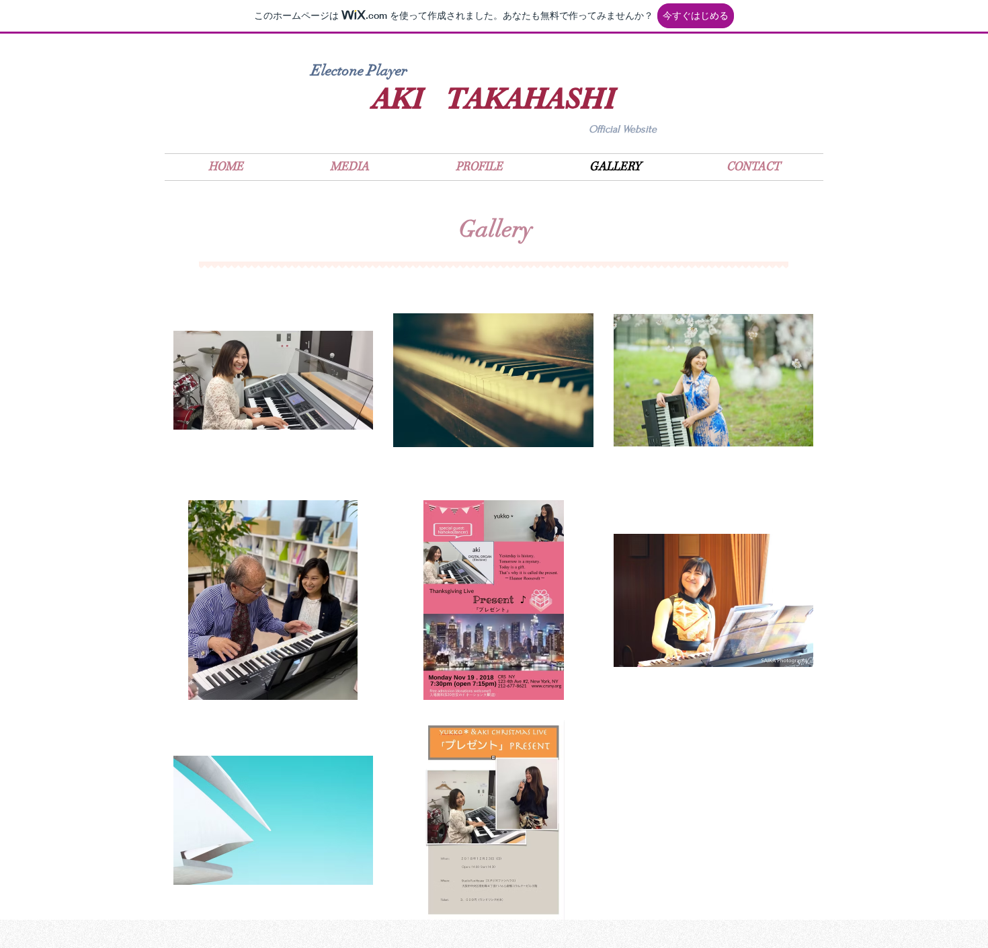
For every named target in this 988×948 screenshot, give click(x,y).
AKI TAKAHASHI (494, 98)
